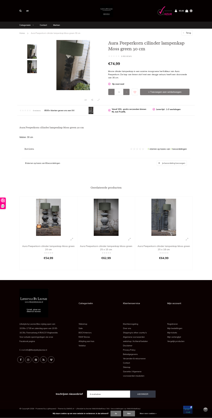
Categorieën (25, 25)
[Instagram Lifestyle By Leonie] (28, 359)
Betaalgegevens (130, 354)
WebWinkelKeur (133, 408)
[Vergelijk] (27, 10)
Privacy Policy (129, 350)
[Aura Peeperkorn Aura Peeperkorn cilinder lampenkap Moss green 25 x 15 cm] (106, 217)
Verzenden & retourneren (134, 358)
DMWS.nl (70, 408)
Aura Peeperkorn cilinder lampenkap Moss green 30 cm (55, 33)
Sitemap (126, 367)
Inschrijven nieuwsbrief (69, 393)
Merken (56, 25)
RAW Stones (84, 337)
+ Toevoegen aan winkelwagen (164, 92)
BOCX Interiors (85, 332)
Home (22, 33)
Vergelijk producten (175, 341)
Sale (81, 328)
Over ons (127, 328)
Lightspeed (51, 408)
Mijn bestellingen (174, 328)
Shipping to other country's (135, 332)
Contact (43, 25)
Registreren (172, 324)
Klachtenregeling (130, 324)
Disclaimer (127, 345)
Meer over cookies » (148, 414)
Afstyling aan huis (86, 341)
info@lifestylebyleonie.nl (36, 350)
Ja (116, 414)
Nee (129, 414)
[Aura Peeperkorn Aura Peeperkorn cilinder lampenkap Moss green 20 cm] (48, 217)
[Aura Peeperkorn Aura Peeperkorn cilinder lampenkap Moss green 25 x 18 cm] (163, 217)
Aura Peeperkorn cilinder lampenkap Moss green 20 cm (48, 248)
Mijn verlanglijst (174, 337)
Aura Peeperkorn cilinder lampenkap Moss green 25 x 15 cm (106, 248)
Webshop (83, 324)
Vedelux (82, 345)
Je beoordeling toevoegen (173, 163)
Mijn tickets (172, 332)
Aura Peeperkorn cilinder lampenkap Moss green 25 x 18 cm (164, 248)
